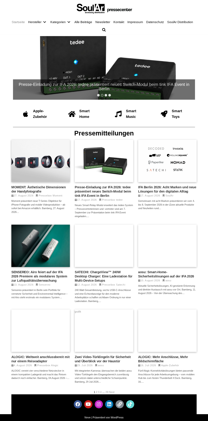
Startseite (18, 22)
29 (106, 392)
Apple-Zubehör (170, 365)
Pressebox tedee (112, 199)
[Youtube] (88, 404)
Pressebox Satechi (113, 284)
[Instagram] (99, 404)
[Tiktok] (130, 404)
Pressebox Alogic (48, 365)
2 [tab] (102, 95)
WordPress (117, 417)
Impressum (135, 22)
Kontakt (118, 22)
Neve (87, 417)
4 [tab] (109, 95)
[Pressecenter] (104, 8)
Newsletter (102, 22)
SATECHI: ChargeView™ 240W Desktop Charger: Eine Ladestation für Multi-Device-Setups (103, 276)
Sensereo (44, 284)
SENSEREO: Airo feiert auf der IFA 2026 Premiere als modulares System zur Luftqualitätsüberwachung (39, 276)
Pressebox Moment (51, 195)
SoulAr (169, 195)
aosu (168, 280)
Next (186, 69)
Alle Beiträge (83, 22)
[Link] (120, 404)
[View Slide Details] (104, 69)
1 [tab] (98, 95)
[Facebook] (78, 404)
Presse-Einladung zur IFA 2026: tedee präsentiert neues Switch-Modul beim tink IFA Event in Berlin (103, 191)
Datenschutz (155, 22)
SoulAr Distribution (180, 22)
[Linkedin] (109, 404)
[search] (104, 29)
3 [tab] (106, 95)
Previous (21, 69)
